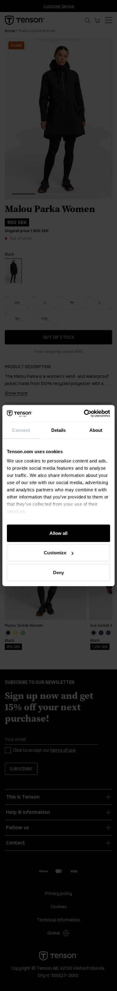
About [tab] (96, 429)
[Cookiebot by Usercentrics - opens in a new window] (84, 413)
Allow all (59, 532)
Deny (58, 572)
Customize (55, 552)
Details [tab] (58, 429)
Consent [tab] (21, 429)
